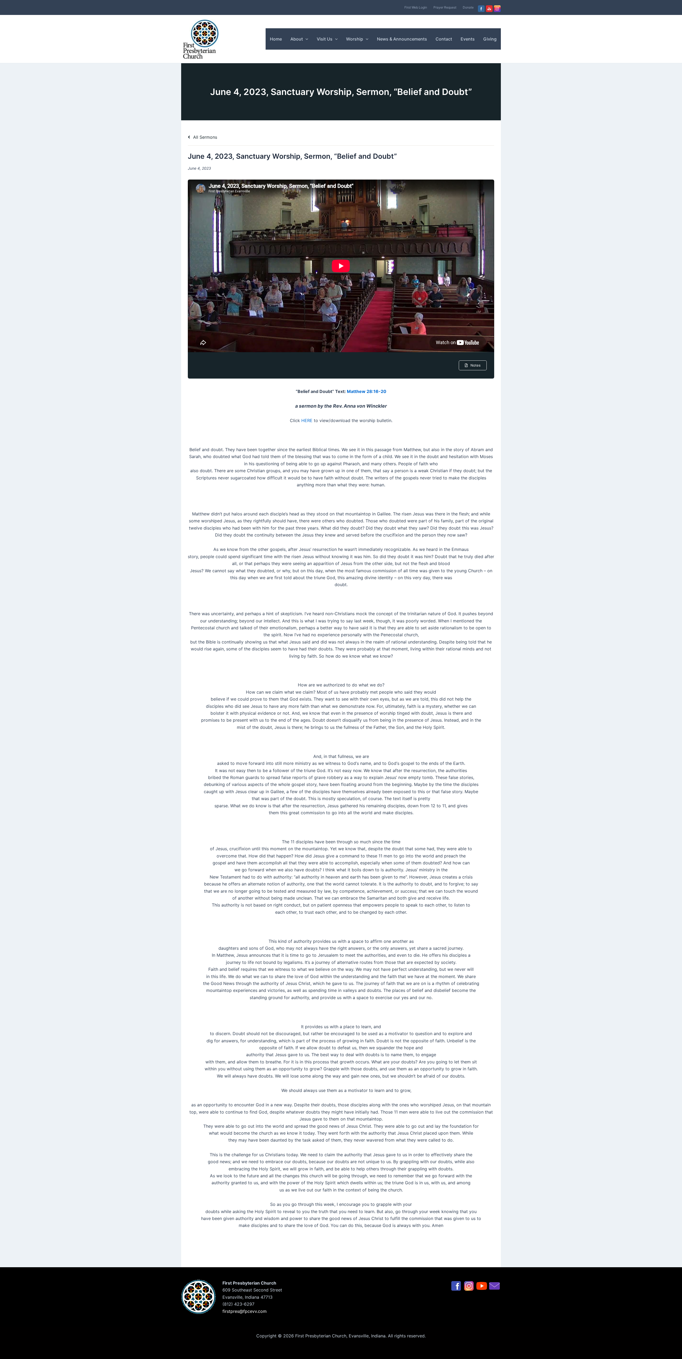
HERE (306, 420)
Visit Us (324, 39)
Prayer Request (444, 7)
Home (276, 39)
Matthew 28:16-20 (366, 391)
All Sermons (204, 137)
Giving (490, 39)
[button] (305, 39)
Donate (468, 7)
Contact (444, 39)
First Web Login (415, 7)
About (296, 39)
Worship (354, 39)
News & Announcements (402, 39)
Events (468, 39)
